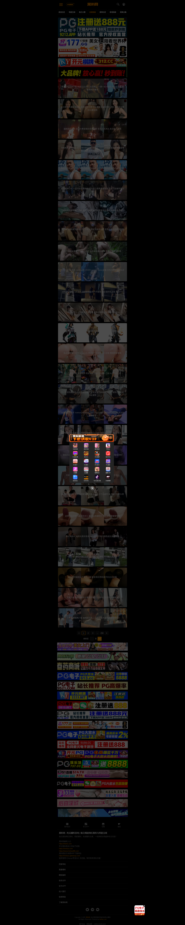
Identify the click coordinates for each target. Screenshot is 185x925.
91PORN (86, 480)
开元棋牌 (97, 457)
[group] (139, 910)
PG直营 (108, 465)
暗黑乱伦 (97, 472)
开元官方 (97, 465)
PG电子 (75, 465)
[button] (141, 914)
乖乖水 (108, 449)
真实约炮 (86, 449)
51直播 (86, 472)
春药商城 (97, 449)
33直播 (75, 472)
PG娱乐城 (75, 457)
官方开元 (108, 457)
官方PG (86, 457)
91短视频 (108, 480)
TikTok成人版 (97, 480)
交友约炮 (75, 449)
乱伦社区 (75, 480)
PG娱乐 (86, 465)
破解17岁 (108, 472)
